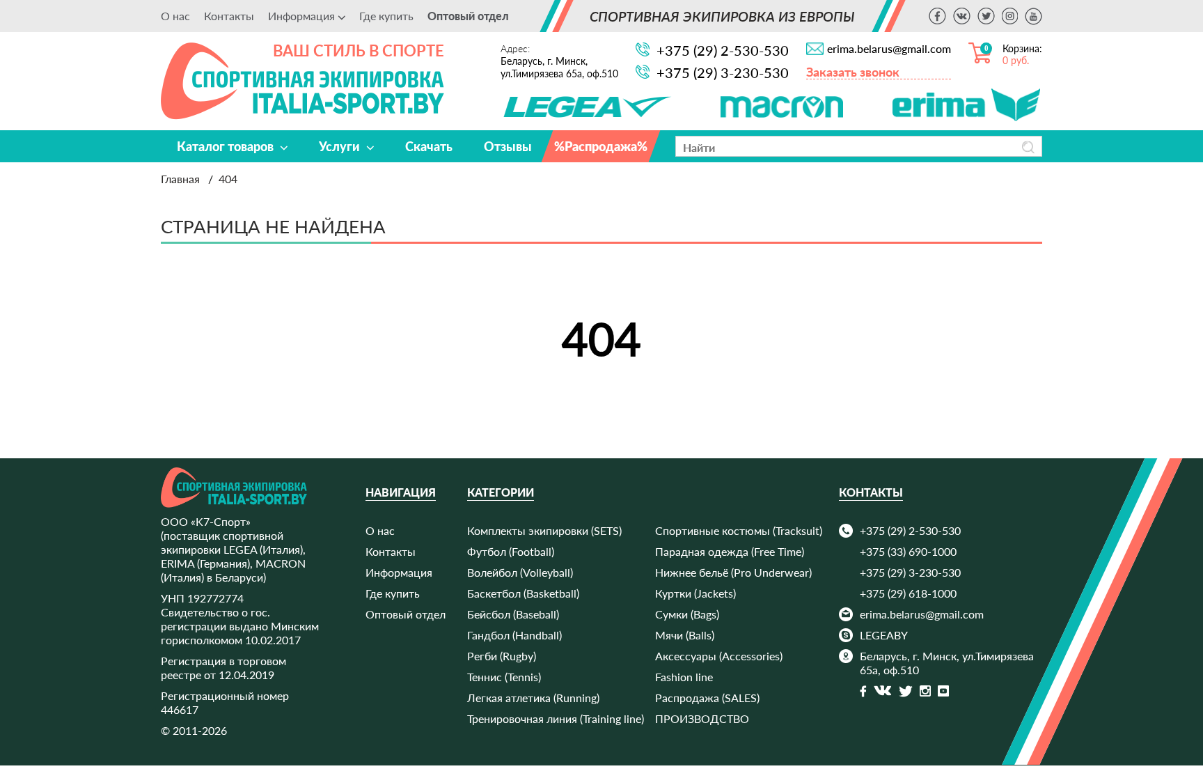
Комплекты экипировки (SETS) (544, 530)
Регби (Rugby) (501, 655)
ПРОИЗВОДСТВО (702, 718)
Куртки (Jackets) (695, 593)
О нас (175, 15)
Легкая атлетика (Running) (533, 697)
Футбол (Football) (510, 551)
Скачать (429, 146)
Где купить (386, 15)
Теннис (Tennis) (504, 676)
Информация (398, 572)
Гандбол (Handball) (514, 634)
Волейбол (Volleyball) (520, 572)
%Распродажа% (600, 146)
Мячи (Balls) (684, 634)
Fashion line (684, 676)
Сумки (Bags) (687, 614)
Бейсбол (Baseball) (513, 614)
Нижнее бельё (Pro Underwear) (733, 572)
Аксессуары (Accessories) (719, 655)
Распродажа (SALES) (707, 697)
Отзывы (508, 146)
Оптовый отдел (468, 15)
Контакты (229, 15)
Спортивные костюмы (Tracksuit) (738, 530)
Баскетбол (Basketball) (523, 593)
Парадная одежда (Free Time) (729, 551)
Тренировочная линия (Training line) (555, 718)
